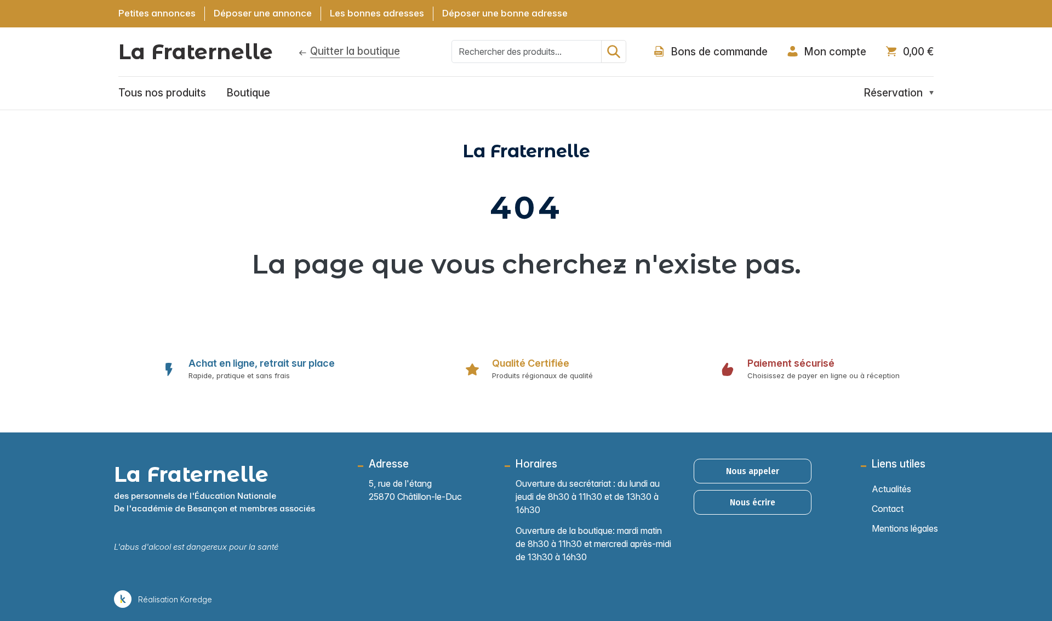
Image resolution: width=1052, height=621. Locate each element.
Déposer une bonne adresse (505, 13)
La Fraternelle (195, 52)
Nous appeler (752, 471)
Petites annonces (157, 13)
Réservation (893, 93)
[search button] (613, 51)
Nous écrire (752, 502)
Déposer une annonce (263, 13)
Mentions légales (905, 528)
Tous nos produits (162, 93)
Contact (888, 508)
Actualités (891, 488)
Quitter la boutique (355, 51)
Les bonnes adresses (377, 13)
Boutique (248, 93)
